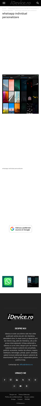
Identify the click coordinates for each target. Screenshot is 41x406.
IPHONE (27, 399)
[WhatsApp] (14, 386)
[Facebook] (4, 380)
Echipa (13, 399)
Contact (20, 399)
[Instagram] (10, 380)
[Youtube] (20, 386)
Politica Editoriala (24, 394)
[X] (29, 380)
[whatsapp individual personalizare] (20, 113)
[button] (4, 3)
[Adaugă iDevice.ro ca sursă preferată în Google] (20, 232)
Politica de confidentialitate (13, 397)
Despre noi (13, 394)
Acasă (4, 8)
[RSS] (23, 380)
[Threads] (26, 386)
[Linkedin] (17, 380)
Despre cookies (29, 397)
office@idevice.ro (26, 364)
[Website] (35, 380)
